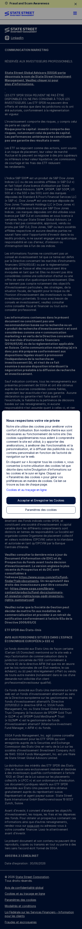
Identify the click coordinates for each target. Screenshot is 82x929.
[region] (41, 464)
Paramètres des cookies (41, 509)
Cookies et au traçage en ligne (26, 490)
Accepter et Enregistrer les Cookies (41, 500)
